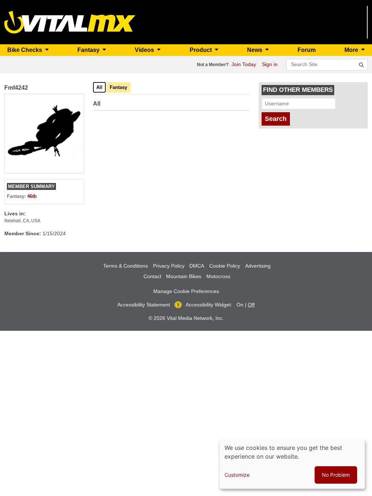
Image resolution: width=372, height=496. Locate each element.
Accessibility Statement (143, 305)
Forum (307, 50)
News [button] (255, 50)
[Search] (361, 65)
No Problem (336, 475)
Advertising (258, 266)
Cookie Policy (224, 266)
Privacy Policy (169, 266)
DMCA (196, 266)
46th (32, 196)
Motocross (218, 276)
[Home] (70, 22)
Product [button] (201, 50)
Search (276, 118)
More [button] (352, 50)
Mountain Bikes (183, 276)
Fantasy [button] (89, 50)
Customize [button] (237, 475)
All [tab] (99, 87)
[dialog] (292, 464)
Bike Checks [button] (25, 50)
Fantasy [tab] (118, 87)
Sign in (270, 64)
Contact (152, 276)
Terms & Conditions (125, 266)
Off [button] (251, 305)
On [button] (239, 305)
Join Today (243, 64)
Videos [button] (145, 50)
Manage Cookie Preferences (186, 291)
